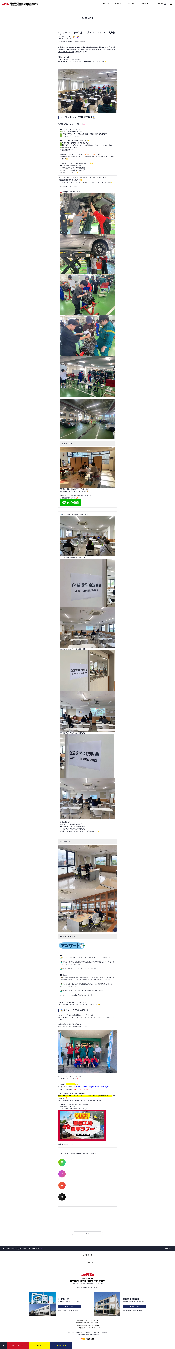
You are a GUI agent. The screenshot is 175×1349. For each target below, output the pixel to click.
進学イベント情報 (80, 41)
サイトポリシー (80, 1332)
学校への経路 (62, 1310)
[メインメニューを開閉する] (171, 4)
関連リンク (71, 1332)
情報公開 (104, 1332)
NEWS (8, 1249)
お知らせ (70, 41)
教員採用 (88, 1332)
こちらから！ (71, 1144)
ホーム (3, 1249)
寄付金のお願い (96, 1332)
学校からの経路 (73, 1310)
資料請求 (39, 1345)
